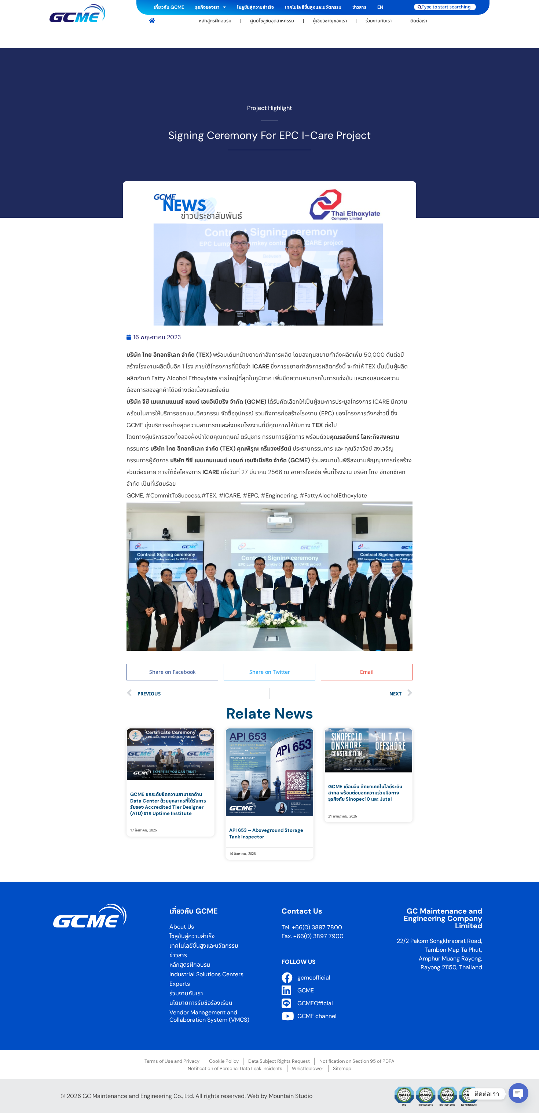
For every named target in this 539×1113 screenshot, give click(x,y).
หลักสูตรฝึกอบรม (215, 21)
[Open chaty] (518, 1090)
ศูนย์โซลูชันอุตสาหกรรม (272, 21)
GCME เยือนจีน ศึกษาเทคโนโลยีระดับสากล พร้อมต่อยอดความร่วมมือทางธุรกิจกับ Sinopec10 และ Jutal (365, 792)
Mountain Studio (290, 1096)
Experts (179, 984)
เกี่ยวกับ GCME (169, 7)
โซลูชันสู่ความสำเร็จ (255, 7)
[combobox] (445, 7)
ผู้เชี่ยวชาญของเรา (330, 21)
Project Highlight (269, 108)
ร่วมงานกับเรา (379, 21)
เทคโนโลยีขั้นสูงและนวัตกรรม (313, 7)
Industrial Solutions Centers (206, 974)
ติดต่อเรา (418, 21)
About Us (181, 926)
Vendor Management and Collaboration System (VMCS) (209, 1016)
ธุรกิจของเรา (207, 7)
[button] (172, 672)
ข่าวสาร (359, 7)
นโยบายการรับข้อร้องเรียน (200, 1003)
